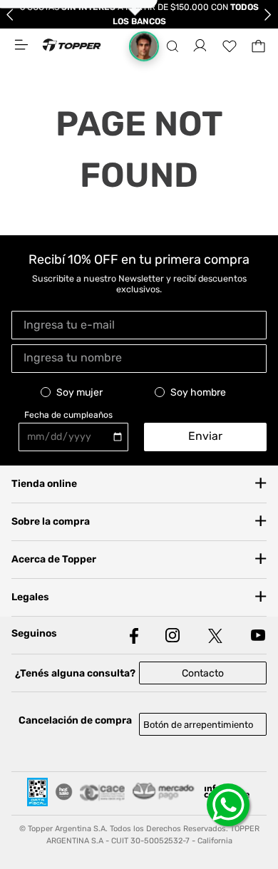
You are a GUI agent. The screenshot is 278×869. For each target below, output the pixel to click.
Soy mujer (79, 392)
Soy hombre (198, 392)
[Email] (139, 324)
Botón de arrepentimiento (198, 724)
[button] (172, 46)
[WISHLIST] (229, 46)
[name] (139, 356)
